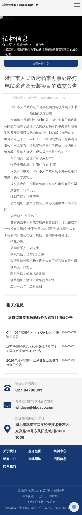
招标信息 (15, 38)
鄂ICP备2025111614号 (62, 507)
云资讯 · (42, 496)
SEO (44, 507)
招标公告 (22, 44)
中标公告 (38, 44)
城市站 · (54, 496)
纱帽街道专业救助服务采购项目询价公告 (40, 318)
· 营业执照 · (28, 496)
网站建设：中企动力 (17, 507)
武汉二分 (36, 507)
